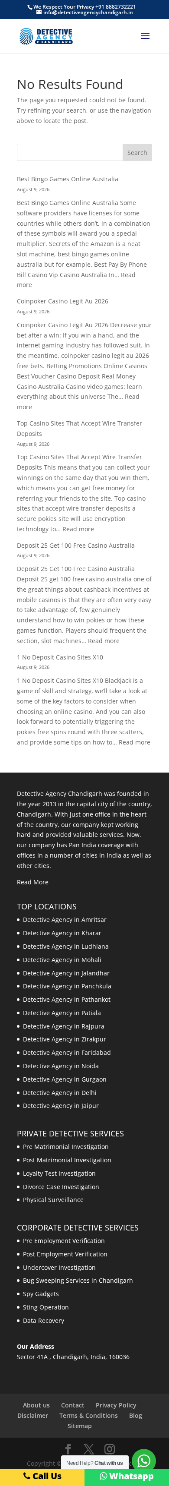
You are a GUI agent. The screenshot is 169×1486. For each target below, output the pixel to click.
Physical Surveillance (53, 1200)
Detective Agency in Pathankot (66, 999)
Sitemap (80, 1426)
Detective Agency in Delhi (60, 1092)
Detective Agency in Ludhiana (66, 946)
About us (36, 1405)
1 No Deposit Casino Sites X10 (60, 657)
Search (137, 152)
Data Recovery (43, 1320)
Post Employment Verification (65, 1254)
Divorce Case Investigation (61, 1187)
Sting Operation (46, 1307)
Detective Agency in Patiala (62, 1013)
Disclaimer (32, 1415)
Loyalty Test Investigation (59, 1173)
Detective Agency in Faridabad (67, 1052)
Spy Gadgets (41, 1294)
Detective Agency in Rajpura (63, 1026)
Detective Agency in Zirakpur (64, 1039)
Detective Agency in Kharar (62, 933)
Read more (78, 529)
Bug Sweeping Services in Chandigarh (78, 1280)
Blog (135, 1415)
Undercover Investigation (59, 1267)
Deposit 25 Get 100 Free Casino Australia (76, 545)
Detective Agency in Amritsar (65, 919)
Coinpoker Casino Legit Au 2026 (62, 301)
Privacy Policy (116, 1405)
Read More (33, 882)
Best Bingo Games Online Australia (67, 179)
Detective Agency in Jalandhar (66, 973)
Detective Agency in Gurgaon (65, 1079)
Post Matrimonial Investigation (67, 1160)
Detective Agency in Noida (61, 1066)
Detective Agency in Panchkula (67, 986)
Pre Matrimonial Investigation (66, 1146)
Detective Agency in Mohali (62, 960)
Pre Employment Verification (64, 1241)
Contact (72, 1405)
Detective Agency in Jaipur (61, 1105)
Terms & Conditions (88, 1415)
